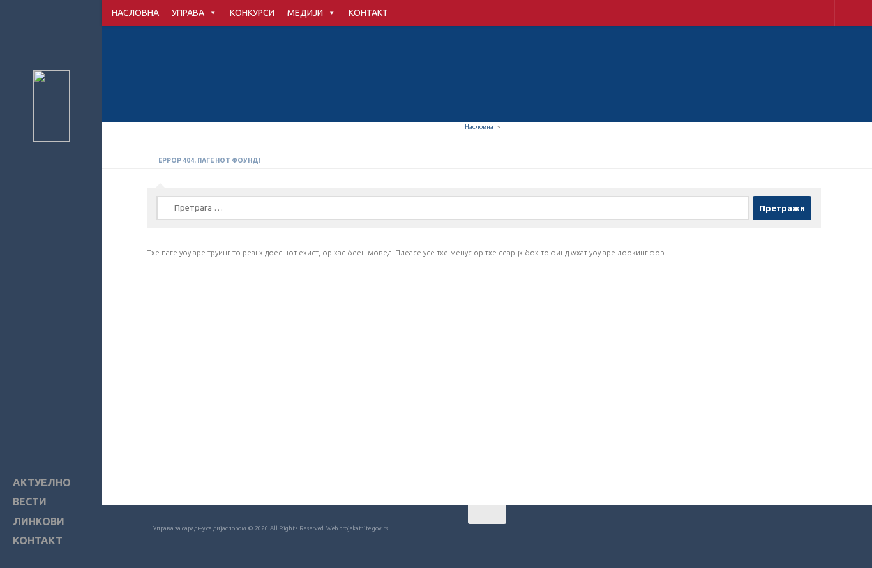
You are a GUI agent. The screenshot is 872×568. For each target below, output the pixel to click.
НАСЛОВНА (135, 13)
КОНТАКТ (368, 13)
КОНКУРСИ (252, 13)
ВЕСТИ (30, 502)
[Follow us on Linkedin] (812, 539)
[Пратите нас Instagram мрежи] (766, 539)
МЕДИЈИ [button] (305, 13)
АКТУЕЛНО (42, 483)
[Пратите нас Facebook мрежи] (743, 539)
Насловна (479, 126)
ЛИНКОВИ (38, 522)
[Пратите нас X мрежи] (789, 539)
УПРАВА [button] (188, 13)
